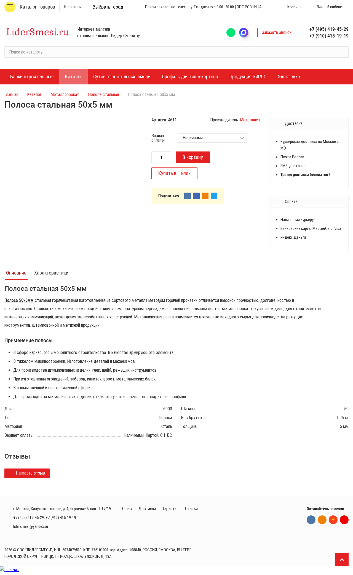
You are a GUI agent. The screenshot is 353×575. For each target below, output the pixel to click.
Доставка (147, 508)
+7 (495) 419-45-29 (329, 29)
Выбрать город (107, 7)
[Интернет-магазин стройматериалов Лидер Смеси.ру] (37, 32)
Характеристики (51, 273)
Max (246, 32)
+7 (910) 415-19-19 (329, 36)
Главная (11, 94)
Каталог (34, 94)
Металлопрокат (64, 94)
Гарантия (170, 508)
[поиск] (342, 52)
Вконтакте (311, 519)
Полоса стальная (103, 94)
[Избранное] (269, 7)
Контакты (73, 6)
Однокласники (322, 519)
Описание (16, 273)
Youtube (344, 519)
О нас (127, 508)
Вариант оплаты (158, 138)
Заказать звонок (277, 32)
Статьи (191, 508)
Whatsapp (230, 32)
